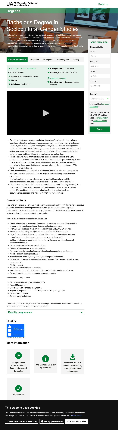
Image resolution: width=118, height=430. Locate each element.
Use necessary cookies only (23, 421)
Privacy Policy (102, 117)
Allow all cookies (77, 421)
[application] (45, 113)
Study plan (47, 59)
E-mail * (93, 71)
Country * (93, 94)
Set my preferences (53, 421)
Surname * (94, 61)
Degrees (13, 10)
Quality (76, 59)
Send (99, 129)
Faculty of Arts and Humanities (23, 68)
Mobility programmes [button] (20, 312)
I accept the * (99, 105)
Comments (94, 81)
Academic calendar (58, 78)
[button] (45, 113)
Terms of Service (100, 120)
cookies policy (75, 415)
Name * (93, 51)
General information (17, 59)
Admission (34, 59)
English (104, 4)
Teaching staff (63, 59)
